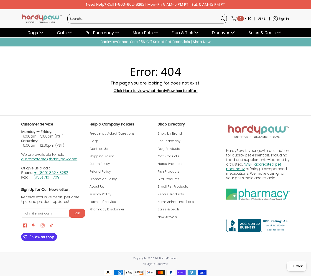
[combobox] (143, 18)
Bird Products (168, 179)
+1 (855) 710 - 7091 (44, 177)
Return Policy (99, 163)
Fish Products (168, 171)
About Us (96, 186)
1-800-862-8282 (129, 4)
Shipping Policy (101, 156)
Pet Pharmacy (169, 141)
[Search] (223, 18)
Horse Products (170, 163)
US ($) (262, 18)
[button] (25, 226)
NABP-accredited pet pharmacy (253, 166)
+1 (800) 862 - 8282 (51, 172)
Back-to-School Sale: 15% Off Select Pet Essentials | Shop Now (155, 42)
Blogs (94, 141)
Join (77, 213)
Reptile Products (171, 194)
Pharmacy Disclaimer (106, 209)
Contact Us (98, 148)
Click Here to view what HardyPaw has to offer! (156, 90)
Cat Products (168, 156)
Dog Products (169, 148)
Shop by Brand (170, 133)
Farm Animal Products (176, 201)
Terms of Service (102, 201)
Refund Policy (100, 171)
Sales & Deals (169, 209)
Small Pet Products (173, 186)
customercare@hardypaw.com (49, 159)
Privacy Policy (100, 194)
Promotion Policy (103, 179)
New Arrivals (167, 217)
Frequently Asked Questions (112, 133)
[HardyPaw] (41, 18)
